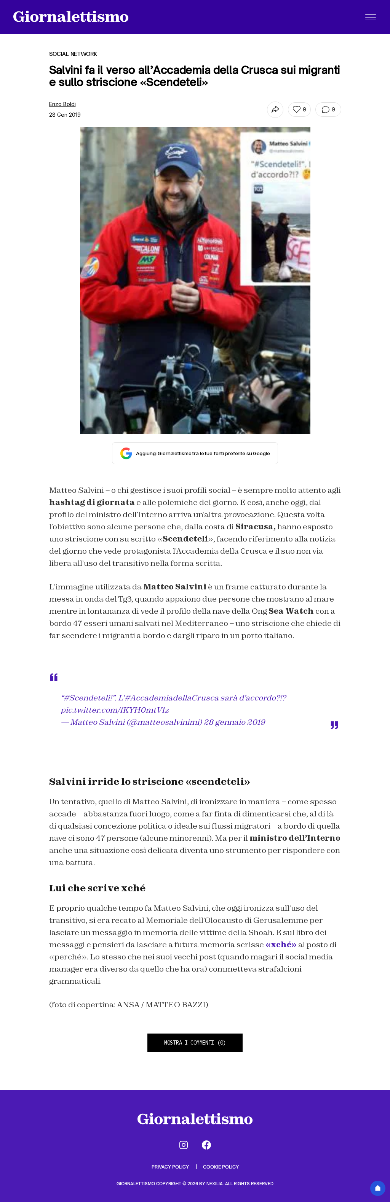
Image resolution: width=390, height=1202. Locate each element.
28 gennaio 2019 (234, 722)
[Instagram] (183, 1145)
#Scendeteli (87, 698)
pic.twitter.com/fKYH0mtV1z (115, 710)
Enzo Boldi (62, 104)
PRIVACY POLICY (171, 1167)
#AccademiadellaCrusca (172, 698)
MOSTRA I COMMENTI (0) (195, 1042)
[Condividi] (275, 110)
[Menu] (370, 17)
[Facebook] (206, 1145)
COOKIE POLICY (221, 1167)
